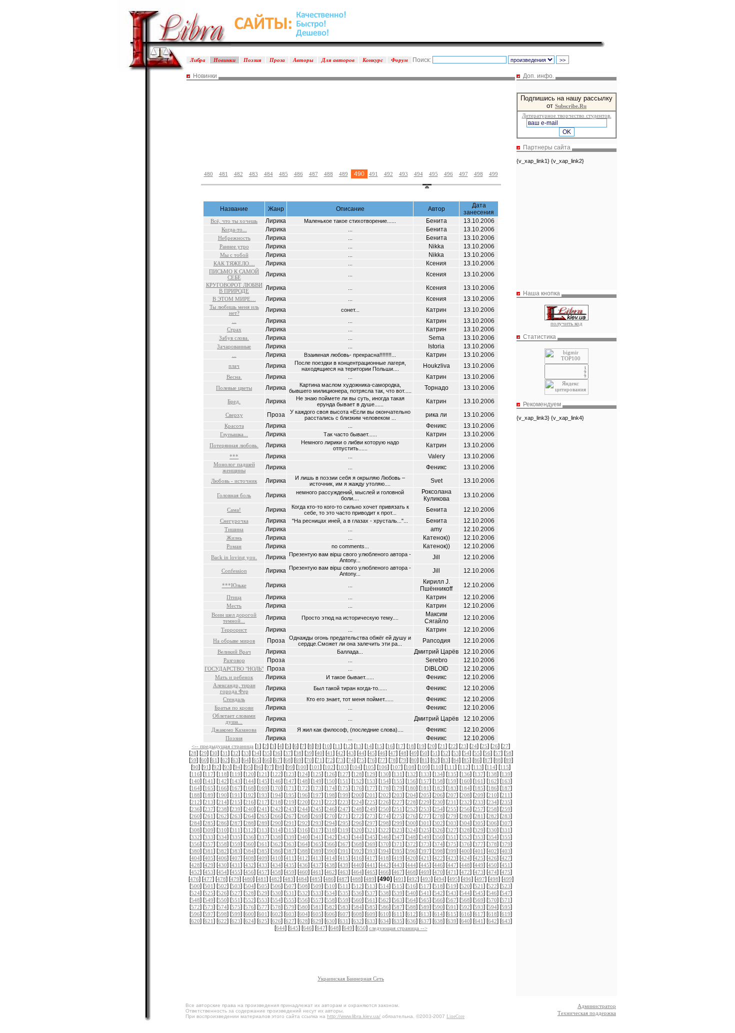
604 (303, 914)
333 (209, 837)
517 (425, 886)
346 (384, 837)
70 (309, 760)
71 (319, 760)
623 (236, 921)
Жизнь (234, 538)
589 (425, 907)
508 (303, 886)
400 (465, 851)
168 (249, 788)
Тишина (234, 529)
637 (425, 921)
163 (506, 781)
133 (425, 774)
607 (344, 914)
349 (425, 837)
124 (303, 774)
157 (425, 781)
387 (290, 851)
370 (384, 844)
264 (249, 816)
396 (411, 851)
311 (236, 830)
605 (317, 914)
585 (371, 907)
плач (234, 366)
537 (371, 893)
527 (236, 893)
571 (506, 900)
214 (222, 802)
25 (485, 746)
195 (290, 795)
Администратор (597, 1006)
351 (452, 837)
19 (421, 746)
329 (479, 830)
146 (276, 781)
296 (357, 823)
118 (222, 774)
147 (290, 781)
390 (330, 851)
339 (290, 837)
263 (236, 816)
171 (290, 788)
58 (509, 753)
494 (418, 174)
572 (195, 907)
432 (249, 865)
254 (438, 809)
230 (438, 802)
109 (423, 767)
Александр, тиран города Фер (234, 688)
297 (371, 823)
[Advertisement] (351, 116)
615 (452, 914)
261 (209, 816)
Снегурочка (234, 521)
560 (357, 900)
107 (396, 767)
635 (398, 921)
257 (479, 809)
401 (479, 851)
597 (209, 914)
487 (313, 174)
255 (452, 809)
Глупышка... (234, 434)
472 (465, 872)
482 (238, 174)
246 (330, 809)
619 (506, 914)
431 (236, 865)
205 (425, 795)
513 (371, 886)
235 (506, 802)
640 (465, 921)
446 (438, 865)
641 (479, 921)
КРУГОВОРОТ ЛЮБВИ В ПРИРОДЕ (234, 288)
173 (317, 788)
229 (425, 802)
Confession (234, 571)
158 (438, 781)
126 (330, 774)
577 (263, 907)
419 (398, 858)
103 (342, 767)
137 (479, 774)
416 (357, 858)
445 (425, 865)
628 (303, 921)
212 (195, 802)
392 (357, 851)
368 (357, 844)
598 (222, 914)
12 (348, 746)
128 (357, 774)
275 (398, 816)
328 (465, 830)
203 (398, 795)
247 (344, 809)
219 (290, 802)
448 (465, 865)
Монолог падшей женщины (234, 467)
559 (344, 900)
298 (384, 823)
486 (298, 174)
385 (263, 851)
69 (299, 760)
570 (492, 900)
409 (263, 858)
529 (263, 893)
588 (411, 907)
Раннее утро (234, 246)
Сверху (234, 415)
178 (384, 788)
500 (195, 886)
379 (506, 844)
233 (479, 802)
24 (474, 746)
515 (398, 886)
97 (269, 767)
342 (330, 837)
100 (302, 767)
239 (236, 809)
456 (249, 872)
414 (330, 858)
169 (263, 788)
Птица (234, 597)
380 (195, 851)
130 (384, 774)
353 (479, 837)
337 (263, 837)
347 (398, 837)
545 (479, 893)
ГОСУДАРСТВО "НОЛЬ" (234, 669)
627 (290, 921)
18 (411, 746)
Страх (234, 329)
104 (356, 767)
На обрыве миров (234, 641)
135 (452, 774)
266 (276, 816)
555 (290, 900)
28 (193, 753)
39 (309, 753)
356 (195, 844)
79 (403, 760)
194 (276, 795)
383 (236, 851)
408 (249, 858)
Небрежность (234, 238)
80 (414, 760)
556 (303, 900)
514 (384, 886)
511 (344, 886)
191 (236, 795)
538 (384, 893)
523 (506, 886)
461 (317, 872)
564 (411, 900)
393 (371, 851)
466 (384, 872)
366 (330, 844)
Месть (234, 606)
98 (279, 767)
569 (479, 900)
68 (288, 760)
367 (344, 844)
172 (303, 788)
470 (438, 872)
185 (479, 788)
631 (344, 921)
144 (249, 781)
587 (398, 907)
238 (222, 809)
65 (257, 760)
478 (221, 879)
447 (452, 865)
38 (299, 753)
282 (492, 816)
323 (398, 830)
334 (222, 837)
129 (371, 774)
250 (384, 809)
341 (317, 837)
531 (290, 893)
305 (479, 823)
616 (465, 914)
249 (371, 809)
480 (208, 174)
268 (303, 816)
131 (398, 774)
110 (437, 767)
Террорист (234, 630)
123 (290, 774)
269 (317, 816)
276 (411, 816)
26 (495, 746)
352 (465, 837)
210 (492, 795)
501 (209, 886)
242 (276, 809)
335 (236, 837)
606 (330, 914)
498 (478, 174)
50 (425, 753)
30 (215, 753)
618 (492, 914)
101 (315, 767)
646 (307, 928)
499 (493, 174)
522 (492, 886)
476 (194, 879)
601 (263, 914)
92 (217, 767)
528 (249, 893)
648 (334, 928)
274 (384, 816)
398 (438, 851)
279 (452, 816)
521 (479, 886)
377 (479, 844)
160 (465, 781)
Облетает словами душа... (234, 719)
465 (371, 872)
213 (209, 802)
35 (267, 753)
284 (195, 823)
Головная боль (234, 495)
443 (398, 865)
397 (425, 851)
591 (452, 907)
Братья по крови (234, 708)
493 (403, 174)
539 (398, 893)
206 (438, 795)
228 (411, 802)
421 (425, 858)
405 (209, 858)
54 (467, 753)
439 (344, 865)
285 (209, 823)
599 (236, 914)
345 (371, 837)
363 (290, 844)
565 (425, 900)
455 (236, 872)
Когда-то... (234, 229)
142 (222, 781)
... (234, 321)
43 (351, 753)
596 (195, 914)
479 (235, 879)
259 (506, 809)
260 (195, 816)
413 (317, 858)
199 (344, 795)
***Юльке (234, 585)
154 (384, 781)
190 (222, 795)
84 (456, 760)
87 (487, 760)
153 (371, 781)
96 (259, 767)
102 (329, 767)
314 (276, 830)
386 (276, 851)
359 (236, 844)
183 (452, 788)
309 (209, 830)
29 (204, 753)
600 (249, 914)
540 (411, 893)
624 (249, 921)
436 (303, 865)
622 (222, 921)
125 (317, 774)
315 (290, 830)
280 (465, 816)
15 (379, 746)
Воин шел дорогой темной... (234, 618)
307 (506, 823)
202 (384, 795)
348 (411, 837)
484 (268, 174)
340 (303, 837)
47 (393, 753)
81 (425, 760)
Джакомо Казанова (234, 730)
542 (438, 893)
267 (290, 816)
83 (445, 760)
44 (361, 753)
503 (236, 886)
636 (411, 921)
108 (410, 767)
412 (303, 858)
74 (351, 760)
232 (465, 802)
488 (328, 174)
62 (225, 760)
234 (492, 802)
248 (357, 809)
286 (222, 823)
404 (195, 858)
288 (249, 823)
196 (303, 795)
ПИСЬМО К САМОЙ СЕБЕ (234, 274)
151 (344, 781)
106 (383, 767)
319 (344, 830)
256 (465, 809)
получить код (566, 323)
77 (383, 760)
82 (435, 760)
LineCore (455, 1016)
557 (317, 900)
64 (246, 760)
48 (403, 753)
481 (223, 174)
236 (195, 809)
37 (288, 753)
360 (249, 844)
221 (317, 802)
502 (222, 886)
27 (505, 746)
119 (236, 774)
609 (371, 914)
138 (492, 774)
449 (479, 865)
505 (263, 886)
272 (357, 816)
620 (195, 921)
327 (452, 830)
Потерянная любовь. (234, 445)
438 (330, 865)
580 (303, 907)
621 (209, 921)
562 (384, 900)
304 (465, 823)
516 (411, 886)
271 (344, 816)
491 (373, 174)
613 (425, 914)
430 (222, 865)
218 (276, 802)
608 (357, 914)
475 (506, 872)
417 (371, 858)
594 (492, 907)
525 (209, 893)
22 (453, 746)
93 (227, 767)
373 (425, 844)
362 (276, 844)
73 (341, 760)
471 (452, 872)
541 (425, 893)
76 (372, 760)
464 (357, 872)
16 (390, 746)
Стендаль (234, 699)
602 (276, 914)
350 (438, 837)
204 (411, 795)
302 (438, 823)
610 (384, 914)
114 (491, 767)
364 (303, 844)
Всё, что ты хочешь (234, 221)
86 (477, 760)
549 (209, 900)
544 (465, 893)
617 (479, 914)
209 (479, 795)
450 (492, 865)
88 (498, 760)
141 (209, 781)
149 (317, 781)
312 (249, 830)
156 (411, 781)
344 (357, 837)
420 (411, 858)
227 (398, 802)
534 (330, 893)
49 (414, 753)
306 (492, 823)
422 (438, 858)
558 (330, 900)
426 (492, 858)
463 (344, 872)
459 (290, 872)
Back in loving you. (234, 557)
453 (209, 872)
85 (467, 760)
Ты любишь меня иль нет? (234, 310)
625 (263, 921)
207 (452, 795)
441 (371, 865)
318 (330, 830)
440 (357, 865)
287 (236, 823)
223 (344, 802)
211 (506, 795)
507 (290, 886)
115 (504, 767)
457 (263, 872)
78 (393, 760)
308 (195, 830)
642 (492, 921)
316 (303, 830)
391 (344, 851)
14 (369, 746)
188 (195, 795)
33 (246, 753)
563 (398, 900)
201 (371, 795)
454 (222, 872)
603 (290, 914)
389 (317, 851)
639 (452, 921)
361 (263, 844)
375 (452, 844)
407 (236, 858)
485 (283, 174)
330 (492, 830)
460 (303, 872)
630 (330, 921)
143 (236, 781)
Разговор (234, 660)
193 (263, 795)
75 (361, 760)
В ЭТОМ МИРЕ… (234, 299)
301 (425, 823)
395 (398, 851)
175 (344, 788)
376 (465, 844)
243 (290, 809)
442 (384, 865)
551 (236, 900)
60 (204, 760)
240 (249, 809)
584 (357, 907)
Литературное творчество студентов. (567, 115)
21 (443, 746)
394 (384, 851)
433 (263, 865)
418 (384, 858)
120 (249, 774)
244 (303, 809)
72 (330, 760)
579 (290, 907)
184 (465, 788)
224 (357, 802)
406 (222, 858)
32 (235, 753)
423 (452, 858)
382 (222, 851)
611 (398, 914)
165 (209, 788)
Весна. (234, 377)
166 (222, 788)
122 (276, 774)
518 (438, 886)
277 (425, 816)
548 (195, 900)
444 (411, 865)
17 (401, 746)
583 (344, 907)
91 (206, 767)
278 (438, 816)
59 (193, 760)
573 (209, 907)
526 (222, 893)
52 (445, 753)
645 (294, 928)
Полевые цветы (234, 388)
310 (222, 830)
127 (344, 774)
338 (276, 837)
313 (263, 830)
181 (425, 788)
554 (276, 900)
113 (477, 767)
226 (384, 802)
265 (263, 816)
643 (506, 921)
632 (357, 921)
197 (317, 795)
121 (263, 774)
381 (209, 851)
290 (276, 823)
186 (492, 788)
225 (371, 802)
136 (465, 774)
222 (330, 802)
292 (303, 823)
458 (276, 872)
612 (411, 914)
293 (317, 823)
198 (330, 795)
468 (411, 872)
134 (438, 774)
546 (492, 893)
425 (479, 858)
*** (234, 456)
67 (277, 760)
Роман (234, 546)
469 (425, 872)
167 (236, 788)
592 (465, 907)
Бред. (234, 401)
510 (330, 886)
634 (384, 921)
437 (317, 865)
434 (276, 865)
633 (371, 921)
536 (357, 893)
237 (209, 809)
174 (330, 788)
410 (276, 858)
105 (369, 767)
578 (276, 907)
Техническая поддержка (587, 1013)
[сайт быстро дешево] (290, 36)
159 (452, 781)
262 (222, 816)
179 (398, 788)
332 (195, 837)
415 (344, 858)
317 (317, 830)
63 (235, 760)
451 (506, 865)
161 (479, 781)
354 (492, 837)
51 (435, 753)
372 (411, 844)
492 (388, 174)
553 (263, 900)
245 (317, 809)
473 (479, 872)
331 (506, 830)
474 (492, 872)
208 (465, 795)
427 (506, 858)
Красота (234, 426)
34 (257, 753)
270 (330, 816)
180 (411, 788)
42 (341, 753)
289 (263, 823)
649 (348, 928)
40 (319, 753)
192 (249, 795)
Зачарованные (234, 346)
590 (438, 907)
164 (195, 788)
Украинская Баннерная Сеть (351, 979)
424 (465, 858)
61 (215, 760)
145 (263, 781)
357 (209, 844)
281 (479, 816)
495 (433, 174)
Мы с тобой (234, 255)
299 (398, 823)
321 (371, 830)
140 (195, 781)
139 (506, 774)
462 (330, 872)
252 (411, 809)
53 (456, 753)
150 (330, 781)
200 (357, 795)
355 (506, 837)
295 (344, 823)
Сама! (234, 510)
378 (492, 844)
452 (195, 872)
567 (452, 900)
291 (290, 823)
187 (506, 788)
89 (509, 760)
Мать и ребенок (234, 677)
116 (195, 774)
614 (438, 914)
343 (344, 837)
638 (438, 921)
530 (276, 893)
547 (506, 893)
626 (276, 921)
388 (303, 851)
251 (398, 809)
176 (357, 788)
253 (425, 809)
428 (195, 865)
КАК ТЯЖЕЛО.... (234, 263)
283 (506, 816)
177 (371, 788)
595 (506, 907)
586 (384, 907)
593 (479, 907)
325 (425, 830)
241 (263, 809)
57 (498, 753)
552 (249, 900)
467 (398, 872)
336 (249, 837)
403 (506, 851)
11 (337, 746)
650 (361, 928)
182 (438, 788)
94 (237, 767)
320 (357, 830)
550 (222, 900)
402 (492, 851)
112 (464, 767)
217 (263, 802)
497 (463, 174)
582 (330, 907)
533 (317, 893)
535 (344, 893)
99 (290, 767)
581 (317, 907)
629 (317, 921)
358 (222, 844)
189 (209, 795)
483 (253, 174)
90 (195, 767)
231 (452, 802)
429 (209, 865)
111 (450, 767)
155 (398, 781)
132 (411, 774)
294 (330, 823)
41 (330, 753)
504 (249, 886)
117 (209, 774)
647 (321, 928)
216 (249, 802)
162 (492, 781)
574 (222, 907)
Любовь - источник (234, 481)
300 (411, 823)
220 (303, 802)
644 (280, 928)
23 (463, 746)
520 (465, 886)
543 (452, 893)
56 (487, 753)
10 (327, 746)
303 (452, 823)
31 (225, 753)
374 (438, 844)
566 (438, 900)
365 (317, 844)
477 (208, 879)
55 (477, 753)
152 (357, 781)
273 (371, 816)
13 (359, 746)
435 (290, 865)
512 (357, 886)
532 (303, 893)
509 (317, 886)
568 (465, 900)
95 (248, 767)
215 (236, 802)
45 (372, 753)
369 (371, 844)
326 (438, 830)
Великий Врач (234, 652)
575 (236, 907)
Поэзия (234, 738)
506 (276, 886)
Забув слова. (234, 338)
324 (411, 830)
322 (384, 830)
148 (303, 781)
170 (276, 788)
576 (249, 907)
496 (448, 174)
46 (383, 753)
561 (371, 900)
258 (492, 809)
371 (398, 844)
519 (452, 886)
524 (195, 893)
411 (290, 858)
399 (452, 851)
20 (432, 746)
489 (343, 174)
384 (249, 851)
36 (277, 753)
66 (267, 760)
